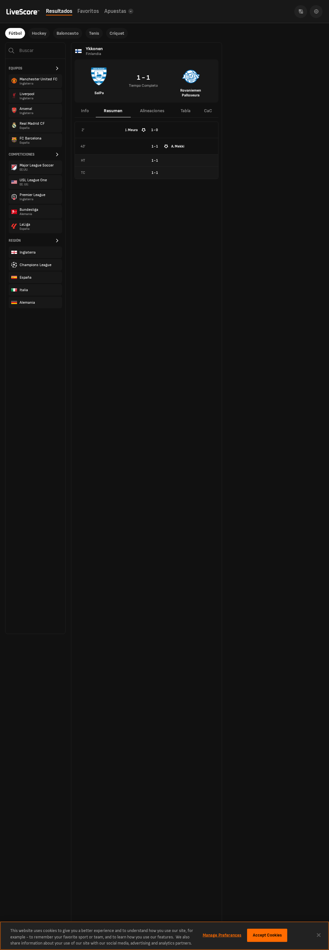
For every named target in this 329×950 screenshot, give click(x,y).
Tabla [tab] (186, 110)
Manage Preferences (222, 934)
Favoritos (88, 11)
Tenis (94, 33)
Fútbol (15, 33)
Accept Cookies (267, 934)
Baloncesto (68, 33)
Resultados (59, 11)
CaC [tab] (208, 110)
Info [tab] (85, 110)
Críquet (117, 33)
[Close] (319, 935)
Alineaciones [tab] (152, 110)
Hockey (39, 33)
